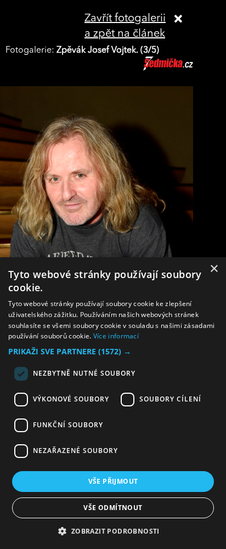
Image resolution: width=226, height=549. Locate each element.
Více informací (116, 336)
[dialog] (113, 403)
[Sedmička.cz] (182, 68)
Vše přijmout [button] (113, 481)
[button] (113, 351)
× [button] (214, 269)
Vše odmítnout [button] (112, 507)
